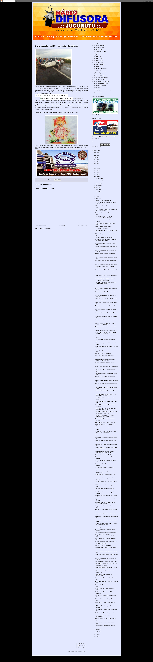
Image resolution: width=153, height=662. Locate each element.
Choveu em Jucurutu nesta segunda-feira (104, 237)
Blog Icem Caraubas (98, 60)
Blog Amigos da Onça (99, 47)
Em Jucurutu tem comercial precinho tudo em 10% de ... (105, 202)
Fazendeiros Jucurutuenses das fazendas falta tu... (106, 330)
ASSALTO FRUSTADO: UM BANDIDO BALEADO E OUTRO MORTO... (104, 356)
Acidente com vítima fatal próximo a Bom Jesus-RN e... (106, 478)
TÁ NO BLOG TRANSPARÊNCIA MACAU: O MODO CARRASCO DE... (106, 240)
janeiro (97, 631)
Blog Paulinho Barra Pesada (100, 68)
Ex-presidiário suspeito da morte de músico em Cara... (105, 243)
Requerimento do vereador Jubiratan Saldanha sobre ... (105, 428)
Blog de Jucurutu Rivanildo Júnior (101, 81)
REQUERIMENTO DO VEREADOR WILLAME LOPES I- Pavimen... (103, 217)
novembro (98, 181)
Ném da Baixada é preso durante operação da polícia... (105, 340)
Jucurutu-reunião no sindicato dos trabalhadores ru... (106, 327)
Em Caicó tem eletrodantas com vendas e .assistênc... (104, 468)
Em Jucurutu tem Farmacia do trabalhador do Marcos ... (105, 295)
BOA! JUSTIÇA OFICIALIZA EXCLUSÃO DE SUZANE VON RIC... (106, 564)
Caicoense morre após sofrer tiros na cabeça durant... (105, 626)
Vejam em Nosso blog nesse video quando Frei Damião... (105, 499)
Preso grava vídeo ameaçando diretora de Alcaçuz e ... (106, 380)
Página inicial (62, 225)
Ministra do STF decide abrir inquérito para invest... (105, 419)
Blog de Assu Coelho (98, 74)
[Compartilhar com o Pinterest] (60, 180)
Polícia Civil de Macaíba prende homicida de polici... (105, 622)
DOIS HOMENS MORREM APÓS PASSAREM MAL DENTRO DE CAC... (106, 524)
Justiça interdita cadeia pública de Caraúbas (105, 422)
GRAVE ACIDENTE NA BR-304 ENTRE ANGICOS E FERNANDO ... (104, 323)
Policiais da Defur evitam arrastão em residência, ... (106, 548)
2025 (95, 155)
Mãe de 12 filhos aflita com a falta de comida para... (105, 619)
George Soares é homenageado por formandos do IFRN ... (106, 288)
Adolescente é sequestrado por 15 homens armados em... (104, 471)
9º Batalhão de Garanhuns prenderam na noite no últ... (106, 496)
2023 (95, 159)
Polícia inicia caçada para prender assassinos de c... (105, 234)
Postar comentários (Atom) (45, 228)
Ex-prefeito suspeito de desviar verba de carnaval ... (106, 482)
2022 (95, 161)
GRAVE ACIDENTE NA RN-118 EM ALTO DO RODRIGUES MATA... (106, 299)
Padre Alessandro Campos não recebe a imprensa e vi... (106, 302)
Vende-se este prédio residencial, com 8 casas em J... (106, 384)
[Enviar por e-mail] (54, 180)
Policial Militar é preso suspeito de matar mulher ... (106, 247)
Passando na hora (98, 92)
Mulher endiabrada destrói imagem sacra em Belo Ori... (106, 347)
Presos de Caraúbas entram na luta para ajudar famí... (105, 585)
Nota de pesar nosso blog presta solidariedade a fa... (105, 261)
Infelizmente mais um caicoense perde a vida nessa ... (105, 475)
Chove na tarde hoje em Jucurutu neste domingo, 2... (106, 513)
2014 (95, 634)
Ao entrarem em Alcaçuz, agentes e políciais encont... (105, 603)
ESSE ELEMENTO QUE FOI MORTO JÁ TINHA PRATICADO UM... (105, 279)
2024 (95, 157)
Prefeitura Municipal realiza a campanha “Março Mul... (106, 401)
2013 (95, 636)
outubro (97, 183)
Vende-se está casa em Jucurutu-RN (103, 200)
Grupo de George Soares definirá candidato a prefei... (105, 370)
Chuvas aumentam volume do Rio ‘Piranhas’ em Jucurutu (106, 457)
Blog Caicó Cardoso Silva (100, 45)
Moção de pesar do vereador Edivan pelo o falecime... (105, 224)
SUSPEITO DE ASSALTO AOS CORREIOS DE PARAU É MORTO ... (106, 448)
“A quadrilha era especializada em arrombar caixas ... (106, 272)
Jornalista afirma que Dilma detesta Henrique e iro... (105, 254)
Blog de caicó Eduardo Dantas (100, 83)
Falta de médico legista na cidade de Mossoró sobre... (105, 343)
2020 (95, 166)
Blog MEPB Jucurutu (99, 64)
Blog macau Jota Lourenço (100, 85)
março (97, 198)
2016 (95, 174)
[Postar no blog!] (56, 180)
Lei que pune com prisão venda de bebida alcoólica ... (104, 571)
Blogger (83, 651)
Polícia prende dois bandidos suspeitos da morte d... (106, 206)
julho (97, 189)
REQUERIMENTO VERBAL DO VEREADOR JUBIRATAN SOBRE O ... (106, 412)
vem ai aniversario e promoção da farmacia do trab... (105, 539)
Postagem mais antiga (82, 225)
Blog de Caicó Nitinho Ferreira (101, 77)
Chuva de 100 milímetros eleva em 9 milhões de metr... (106, 336)
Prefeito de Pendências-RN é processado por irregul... (105, 425)
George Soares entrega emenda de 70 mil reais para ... (105, 309)
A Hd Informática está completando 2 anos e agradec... (105, 606)
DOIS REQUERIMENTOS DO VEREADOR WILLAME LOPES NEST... (105, 432)
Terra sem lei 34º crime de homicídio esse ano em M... (106, 517)
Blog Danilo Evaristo (98, 55)
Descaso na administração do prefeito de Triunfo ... (106, 567)
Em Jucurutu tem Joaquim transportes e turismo (106, 613)
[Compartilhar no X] (57, 180)
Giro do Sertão (97, 87)
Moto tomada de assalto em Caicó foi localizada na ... (106, 316)
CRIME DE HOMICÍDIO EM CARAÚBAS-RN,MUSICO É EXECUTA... (105, 359)
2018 (95, 170)
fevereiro (98, 629)
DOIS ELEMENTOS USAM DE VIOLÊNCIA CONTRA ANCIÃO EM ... (106, 209)
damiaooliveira (83, 645)
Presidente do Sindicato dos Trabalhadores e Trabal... (105, 266)
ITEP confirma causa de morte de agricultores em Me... (106, 485)
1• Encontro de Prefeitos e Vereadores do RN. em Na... (106, 581)
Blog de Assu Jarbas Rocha (100, 75)
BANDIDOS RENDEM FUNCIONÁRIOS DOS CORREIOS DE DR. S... (106, 542)
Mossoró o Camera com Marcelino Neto (103, 91)
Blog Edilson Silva (98, 57)
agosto (97, 187)
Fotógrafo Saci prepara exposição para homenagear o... (103, 574)
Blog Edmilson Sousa (99, 58)
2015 (95, 177)
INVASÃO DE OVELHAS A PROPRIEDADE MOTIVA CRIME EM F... (105, 333)
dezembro (98, 178)
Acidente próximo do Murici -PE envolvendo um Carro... (106, 220)
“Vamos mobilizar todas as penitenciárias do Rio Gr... (106, 610)
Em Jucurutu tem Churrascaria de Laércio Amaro (106, 264)
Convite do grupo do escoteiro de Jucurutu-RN (105, 527)
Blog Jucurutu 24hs (98, 62)
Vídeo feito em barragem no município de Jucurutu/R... (104, 492)
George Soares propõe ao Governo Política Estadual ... (105, 529)
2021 (95, 164)
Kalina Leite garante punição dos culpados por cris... (105, 589)
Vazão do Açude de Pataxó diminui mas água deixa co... (105, 377)
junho (97, 191)
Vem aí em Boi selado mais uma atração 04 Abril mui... (106, 257)
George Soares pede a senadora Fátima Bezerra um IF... (105, 506)
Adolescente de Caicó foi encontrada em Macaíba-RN (106, 373)
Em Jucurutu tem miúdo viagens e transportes (105, 532)
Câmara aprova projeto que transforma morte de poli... (106, 350)
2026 (95, 153)
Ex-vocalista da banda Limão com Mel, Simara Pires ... (106, 520)
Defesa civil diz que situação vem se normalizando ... (106, 366)
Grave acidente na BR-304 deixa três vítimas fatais (106, 269)
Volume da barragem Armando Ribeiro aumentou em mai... (106, 405)
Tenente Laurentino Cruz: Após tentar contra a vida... (105, 292)
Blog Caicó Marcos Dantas (100, 51)
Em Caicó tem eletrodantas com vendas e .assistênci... (104, 320)
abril (97, 196)
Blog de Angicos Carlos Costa (100, 72)
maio (97, 194)
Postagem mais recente (40, 225)
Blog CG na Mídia (98, 49)
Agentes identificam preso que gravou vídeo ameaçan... (105, 363)
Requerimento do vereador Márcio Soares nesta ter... (106, 437)
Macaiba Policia (97, 89)
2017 (95, 172)
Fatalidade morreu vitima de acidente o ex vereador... (104, 489)
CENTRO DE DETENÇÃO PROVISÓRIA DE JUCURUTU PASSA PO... (105, 283)
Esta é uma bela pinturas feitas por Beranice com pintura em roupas (56, 113)
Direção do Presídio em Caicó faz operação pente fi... (106, 535)
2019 (95, 168)
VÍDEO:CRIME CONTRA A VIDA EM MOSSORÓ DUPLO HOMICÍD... (104, 415)
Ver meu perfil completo (83, 647)
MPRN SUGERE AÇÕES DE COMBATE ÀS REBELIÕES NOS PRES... (105, 394)
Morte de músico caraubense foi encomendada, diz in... (106, 213)
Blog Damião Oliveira (99, 53)
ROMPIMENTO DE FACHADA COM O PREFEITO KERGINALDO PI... (104, 451)
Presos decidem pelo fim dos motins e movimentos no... (103, 615)
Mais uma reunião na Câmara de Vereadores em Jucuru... (106, 231)
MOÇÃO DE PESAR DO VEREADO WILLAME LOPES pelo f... (103, 227)
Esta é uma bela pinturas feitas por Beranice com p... (106, 444)
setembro (98, 185)
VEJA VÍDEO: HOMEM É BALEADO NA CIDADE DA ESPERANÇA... (105, 503)
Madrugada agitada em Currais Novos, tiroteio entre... (105, 306)
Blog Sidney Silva (98, 70)
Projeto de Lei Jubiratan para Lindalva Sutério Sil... (105, 441)
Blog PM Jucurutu (98, 66)
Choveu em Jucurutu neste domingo (103, 286)
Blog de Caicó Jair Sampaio (100, 79)
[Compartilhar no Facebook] (59, 180)
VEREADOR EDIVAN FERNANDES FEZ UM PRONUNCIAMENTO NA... (106, 408)
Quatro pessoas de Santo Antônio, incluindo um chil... (106, 276)
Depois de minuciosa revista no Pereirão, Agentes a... (106, 555)
